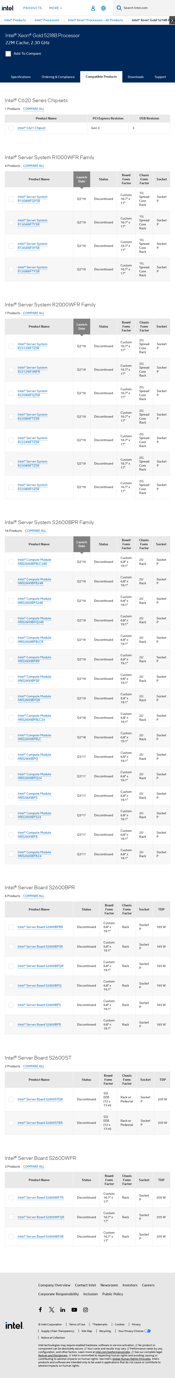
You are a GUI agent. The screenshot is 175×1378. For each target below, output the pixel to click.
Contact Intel (85, 1285)
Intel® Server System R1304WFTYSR (32, 222)
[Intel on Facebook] (40, 1310)
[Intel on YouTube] (74, 1310)
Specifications (21, 77)
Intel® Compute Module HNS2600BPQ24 (34, 776)
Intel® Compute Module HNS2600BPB (34, 834)
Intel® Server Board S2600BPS (39, 1005)
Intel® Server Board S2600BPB (39, 1024)
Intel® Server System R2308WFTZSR (32, 463)
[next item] (172, 20)
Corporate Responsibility (58, 1294)
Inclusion (90, 1294)
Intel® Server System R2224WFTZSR (32, 440)
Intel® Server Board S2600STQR (40, 1099)
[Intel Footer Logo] (14, 1325)
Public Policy (112, 1294)
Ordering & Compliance (58, 77)
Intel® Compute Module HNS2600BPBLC (34, 737)
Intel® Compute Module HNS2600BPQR (34, 698)
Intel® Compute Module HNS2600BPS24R (34, 601)
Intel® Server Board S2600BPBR (40, 927)
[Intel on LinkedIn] (63, 1310)
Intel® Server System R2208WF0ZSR (32, 487)
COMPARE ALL (33, 109)
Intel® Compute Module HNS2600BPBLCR (34, 640)
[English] (103, 8)
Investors (130, 1285)
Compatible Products (101, 77)
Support (160, 77)
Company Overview (54, 1285)
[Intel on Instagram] (85, 1310)
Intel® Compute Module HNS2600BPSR (34, 679)
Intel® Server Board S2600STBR (40, 1123)
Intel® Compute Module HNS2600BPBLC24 (34, 718)
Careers (148, 1285)
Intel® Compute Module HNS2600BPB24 (34, 854)
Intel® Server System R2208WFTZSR (32, 416)
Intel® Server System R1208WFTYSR (32, 269)
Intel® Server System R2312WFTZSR (32, 346)
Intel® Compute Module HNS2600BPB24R (34, 581)
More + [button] (55, 8)
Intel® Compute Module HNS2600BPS (34, 795)
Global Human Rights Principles (131, 1358)
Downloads (136, 77)
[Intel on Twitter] (52, 1310)
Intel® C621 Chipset (32, 128)
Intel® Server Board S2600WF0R (41, 1236)
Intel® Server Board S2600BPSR (40, 946)
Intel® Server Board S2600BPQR (41, 966)
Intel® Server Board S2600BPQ (40, 985)
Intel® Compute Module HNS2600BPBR (34, 659)
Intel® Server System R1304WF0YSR (32, 246)
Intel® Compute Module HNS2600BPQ (34, 756)
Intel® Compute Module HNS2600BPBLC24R (34, 562)
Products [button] (32, 8)
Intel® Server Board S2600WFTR (41, 1197)
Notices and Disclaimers (52, 1355)
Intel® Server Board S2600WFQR (41, 1217)
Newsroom (109, 1285)
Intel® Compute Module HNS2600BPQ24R (34, 620)
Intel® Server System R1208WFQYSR (32, 199)
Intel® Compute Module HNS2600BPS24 (34, 815)
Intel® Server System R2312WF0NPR (32, 369)
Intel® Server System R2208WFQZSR (32, 393)
